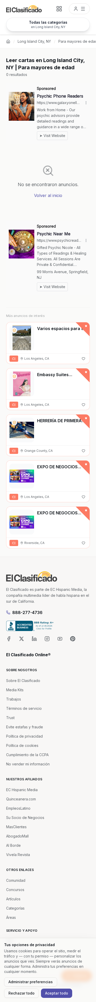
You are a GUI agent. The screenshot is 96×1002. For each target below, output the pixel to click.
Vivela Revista (18, 854)
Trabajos (13, 699)
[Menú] (79, 8)
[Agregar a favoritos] (83, 359)
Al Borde (13, 845)
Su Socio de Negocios (25, 817)
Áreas (11, 917)
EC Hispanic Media (22, 790)
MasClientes (16, 827)
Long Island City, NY (34, 41)
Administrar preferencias (30, 982)
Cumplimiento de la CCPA (27, 755)
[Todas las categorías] (59, 8)
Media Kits (15, 690)
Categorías (15, 908)
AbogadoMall (17, 836)
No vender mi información (28, 764)
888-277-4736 (27, 612)
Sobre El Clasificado (23, 680)
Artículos (13, 899)
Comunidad (15, 880)
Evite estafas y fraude (24, 727)
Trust (10, 717)
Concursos (15, 889)
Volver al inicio (48, 195)
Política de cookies (22, 745)
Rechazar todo (21, 993)
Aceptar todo (56, 993)
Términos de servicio (24, 708)
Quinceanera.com (21, 799)
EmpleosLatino (18, 808)
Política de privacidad (24, 736)
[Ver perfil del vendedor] (14, 330)
